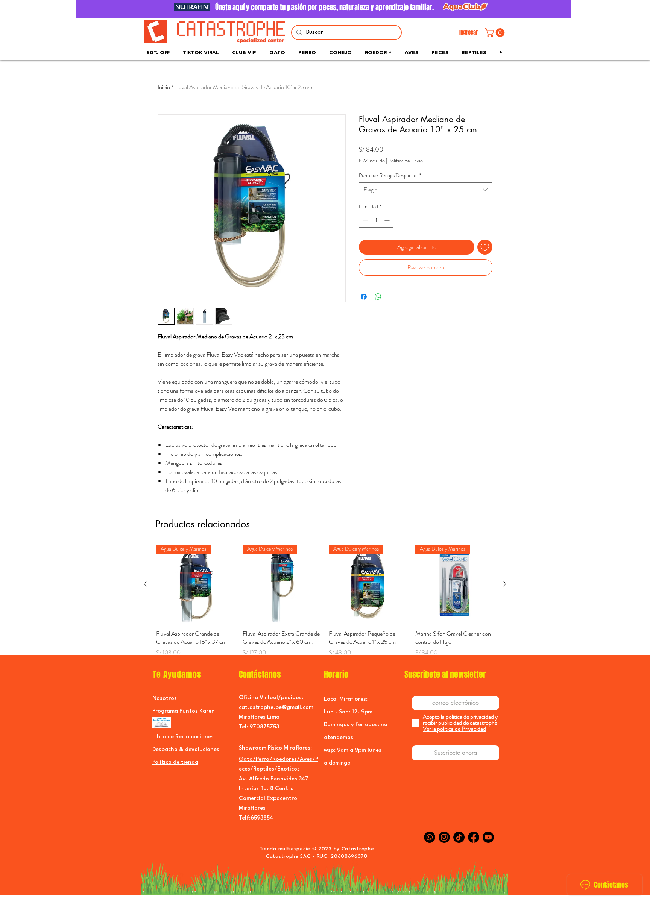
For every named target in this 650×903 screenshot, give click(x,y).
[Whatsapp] (429, 837)
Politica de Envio (405, 160)
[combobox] (425, 189)
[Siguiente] (504, 583)
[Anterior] (145, 583)
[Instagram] (444, 837)
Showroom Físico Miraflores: (275, 748)
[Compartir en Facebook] (363, 296)
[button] (496, 32)
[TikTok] (459, 837)
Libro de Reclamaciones (183, 737)
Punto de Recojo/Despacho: (390, 175)
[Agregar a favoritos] (484, 247)
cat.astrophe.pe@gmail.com (276, 707)
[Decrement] (364, 220)
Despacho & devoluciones (185, 750)
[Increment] (387, 220)
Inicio (164, 87)
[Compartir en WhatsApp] (378, 296)
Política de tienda (175, 762)
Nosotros (164, 698)
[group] (325, 605)
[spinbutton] (376, 220)
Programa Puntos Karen (183, 711)
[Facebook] (473, 837)
